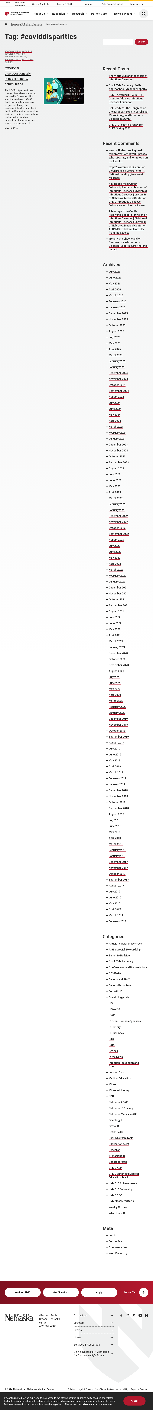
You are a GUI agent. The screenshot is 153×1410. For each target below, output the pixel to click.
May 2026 (114, 283)
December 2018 (118, 790)
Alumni (88, 4)
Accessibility (122, 1389)
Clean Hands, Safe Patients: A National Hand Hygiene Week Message (126, 174)
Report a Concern (139, 1389)
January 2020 (117, 712)
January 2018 (117, 855)
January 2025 (117, 367)
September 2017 (119, 879)
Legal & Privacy (85, 1389)
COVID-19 (115, 973)
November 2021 (118, 593)
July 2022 (114, 545)
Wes (111, 150)
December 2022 (118, 516)
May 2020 (114, 688)
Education (58, 13)
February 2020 (117, 706)
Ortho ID (114, 1126)
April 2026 (115, 289)
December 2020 (118, 653)
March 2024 (116, 426)
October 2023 (117, 456)
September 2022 (119, 533)
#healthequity (13, 59)
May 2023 (114, 486)
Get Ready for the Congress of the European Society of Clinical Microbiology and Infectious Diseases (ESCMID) (128, 113)
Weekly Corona (118, 1207)
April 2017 (115, 909)
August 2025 (116, 331)
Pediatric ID (116, 1132)
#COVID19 (27, 51)
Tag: (56, 24)
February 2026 (117, 301)
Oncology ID (116, 1120)
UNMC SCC (115, 1195)
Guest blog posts (119, 997)
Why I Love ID (117, 1213)
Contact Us (80, 1315)
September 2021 (119, 605)
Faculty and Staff (119, 979)
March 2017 (116, 915)
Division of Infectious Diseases (26, 24)
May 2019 (114, 760)
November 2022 (118, 521)
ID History (115, 1027)
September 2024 (119, 390)
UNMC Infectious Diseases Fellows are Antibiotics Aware (127, 203)
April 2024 (115, 420)
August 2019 (116, 742)
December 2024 (118, 373)
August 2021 (116, 611)
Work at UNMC (22, 1292)
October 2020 (117, 659)
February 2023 (117, 504)
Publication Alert (119, 1144)
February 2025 (117, 361)
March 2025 (116, 355)
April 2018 (115, 838)
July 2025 (114, 337)
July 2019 (114, 748)
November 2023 (118, 450)
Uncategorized (118, 1161)
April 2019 (115, 766)
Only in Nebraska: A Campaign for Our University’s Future (91, 1353)
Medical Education (120, 1078)
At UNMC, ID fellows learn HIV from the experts (126, 231)
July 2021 (114, 617)
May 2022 (114, 557)
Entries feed (116, 1241)
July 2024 (114, 402)
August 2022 (116, 539)
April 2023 (115, 492)
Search (141, 41)
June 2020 (115, 682)
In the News (116, 1056)
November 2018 (118, 796)
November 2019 (118, 724)
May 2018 (114, 832)
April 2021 (115, 635)
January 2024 (117, 438)
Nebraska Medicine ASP (123, 1114)
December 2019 (118, 718)
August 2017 (116, 885)
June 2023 (115, 480)
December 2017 (118, 861)
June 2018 (115, 826)
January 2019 (117, 784)
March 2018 (116, 844)
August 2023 (116, 468)
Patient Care (99, 13)
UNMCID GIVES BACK (121, 1201)
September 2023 (119, 462)
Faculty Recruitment (121, 985)
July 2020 (114, 677)
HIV (111, 1003)
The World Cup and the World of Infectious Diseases (128, 77)
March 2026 (116, 295)
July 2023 (114, 474)
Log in (112, 1235)
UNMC (8, 2)
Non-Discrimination (104, 1389)
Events (78, 1330)
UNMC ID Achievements (123, 1183)
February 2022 (117, 575)
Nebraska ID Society (121, 1108)
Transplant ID (117, 1155)
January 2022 (117, 581)
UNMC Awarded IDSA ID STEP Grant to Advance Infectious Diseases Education (126, 98)
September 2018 (119, 808)
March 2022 (116, 569)
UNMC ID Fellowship (121, 1189)
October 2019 (117, 730)
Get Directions (61, 1292)
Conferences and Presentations (128, 967)
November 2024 (118, 378)
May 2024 (114, 414)
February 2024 (117, 432)
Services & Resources (87, 1344)
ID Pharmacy (116, 1033)
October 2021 (117, 599)
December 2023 (118, 444)
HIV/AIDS (114, 1009)
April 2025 (115, 349)
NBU (111, 1096)
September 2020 (119, 665)
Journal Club (116, 1072)
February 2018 (117, 849)
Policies (71, 1389)
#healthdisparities (15, 57)
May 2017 (114, 903)
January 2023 (117, 510)
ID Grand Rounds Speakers (125, 1021)
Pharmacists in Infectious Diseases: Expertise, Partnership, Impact (128, 246)
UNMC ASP (115, 1167)
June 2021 (115, 623)
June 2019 (115, 754)
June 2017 (115, 897)
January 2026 (117, 307)
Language (135, 4)
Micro (112, 1084)
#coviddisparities (15, 54)
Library (78, 1337)
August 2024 (116, 396)
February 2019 (117, 778)
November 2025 (118, 319)
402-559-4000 (47, 1326)
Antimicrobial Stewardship (125, 949)
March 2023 (116, 498)
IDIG (111, 1039)
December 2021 (118, 587)
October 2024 (117, 384)
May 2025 (114, 343)
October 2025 (117, 325)
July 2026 (114, 271)
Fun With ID (115, 991)
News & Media (123, 13)
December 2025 (118, 313)
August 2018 (116, 814)
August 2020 (116, 671)
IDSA (112, 1045)
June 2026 (115, 277)
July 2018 (114, 820)
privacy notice (89, 1404)
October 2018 (117, 802)
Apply (99, 1292)
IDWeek (113, 1050)
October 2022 (117, 527)
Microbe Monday (119, 1090)
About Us (39, 13)
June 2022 (115, 551)
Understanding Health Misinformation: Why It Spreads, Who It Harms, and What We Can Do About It (128, 156)
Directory (79, 1322)
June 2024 (115, 408)
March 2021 (116, 641)
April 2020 (115, 694)
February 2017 (117, 921)
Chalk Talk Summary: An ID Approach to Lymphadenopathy (128, 87)
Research (78, 13)
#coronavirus (13, 51)
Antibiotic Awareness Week (125, 943)
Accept (134, 1401)
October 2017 (117, 873)
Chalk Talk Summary (121, 961)
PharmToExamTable (121, 1138)
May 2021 (114, 629)
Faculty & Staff (64, 4)
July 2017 (114, 891)
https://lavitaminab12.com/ (125, 167)
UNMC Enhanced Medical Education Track (124, 1175)
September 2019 (119, 736)
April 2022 (115, 563)
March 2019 (116, 772)
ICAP (112, 1015)
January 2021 (117, 647)
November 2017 (118, 867)
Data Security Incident (112, 4)
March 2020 (116, 700)
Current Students (40, 4)
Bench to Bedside (119, 955)
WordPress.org (118, 1253)
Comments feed (118, 1247)
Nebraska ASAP (118, 1102)
